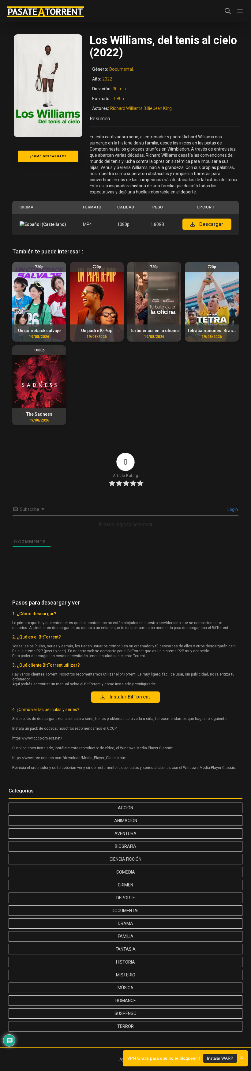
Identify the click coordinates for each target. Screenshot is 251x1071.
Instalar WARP (220, 1058)
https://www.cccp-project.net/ (37, 738)
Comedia (125, 872)
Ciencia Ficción (125, 859)
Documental (126, 910)
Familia (125, 936)
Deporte (125, 897)
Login (232, 509)
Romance (125, 1000)
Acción (125, 807)
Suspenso (125, 1013)
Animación (125, 820)
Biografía (125, 846)
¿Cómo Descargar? (47, 156)
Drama (125, 923)
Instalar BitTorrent (130, 697)
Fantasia (126, 949)
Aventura (125, 833)
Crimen (125, 884)
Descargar (211, 224)
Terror (125, 1026)
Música (125, 987)
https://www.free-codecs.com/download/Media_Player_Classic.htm (69, 758)
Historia (125, 962)
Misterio (125, 974)
